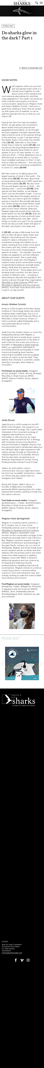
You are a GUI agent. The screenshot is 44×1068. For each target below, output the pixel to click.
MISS (14, 487)
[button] (2, 663)
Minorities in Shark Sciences (14, 282)
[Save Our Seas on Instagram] (28, 962)
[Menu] (41, 3)
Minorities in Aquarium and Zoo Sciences (20, 285)
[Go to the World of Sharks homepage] (22, 4)
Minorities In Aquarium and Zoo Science (20, 530)
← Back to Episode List (30, 68)
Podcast (11, 638)
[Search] (36, 3)
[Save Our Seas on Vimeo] (22, 962)
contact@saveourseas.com (12, 953)
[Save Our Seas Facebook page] (16, 962)
